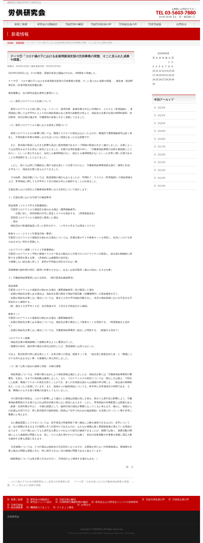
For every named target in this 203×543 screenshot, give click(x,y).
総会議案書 (17, 507)
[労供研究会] (27, 12)
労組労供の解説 (67, 499)
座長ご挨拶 (17, 499)
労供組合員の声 (180, 499)
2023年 (162, 107)
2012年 (162, 185)
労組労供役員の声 (155, 499)
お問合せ (86, 504)
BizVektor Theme (102, 533)
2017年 (162, 146)
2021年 (162, 115)
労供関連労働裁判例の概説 (73, 502)
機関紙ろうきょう (39, 507)
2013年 (162, 178)
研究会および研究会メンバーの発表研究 (116, 502)
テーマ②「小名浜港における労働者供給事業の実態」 (104, 481)
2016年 (162, 154)
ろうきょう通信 (65, 507)
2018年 (162, 139)
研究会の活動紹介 (39, 499)
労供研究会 (97, 529)
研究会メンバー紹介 (41, 502)
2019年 (162, 131)
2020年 (162, 123)
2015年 (162, 162)
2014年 (162, 170)
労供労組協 (17, 504)
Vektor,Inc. (119, 533)
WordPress (85, 533)
